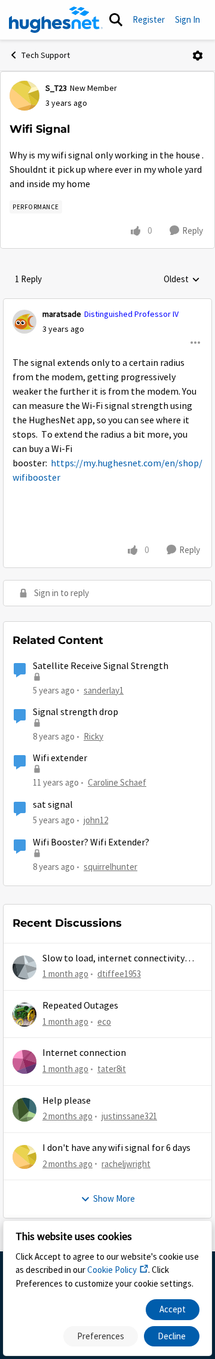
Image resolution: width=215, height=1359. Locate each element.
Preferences (100, 1336)
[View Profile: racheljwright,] (24, 1157)
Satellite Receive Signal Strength (100, 666)
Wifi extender (60, 758)
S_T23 (56, 88)
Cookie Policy (112, 1269)
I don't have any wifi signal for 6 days (116, 1148)
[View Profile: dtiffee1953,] (24, 967)
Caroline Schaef (117, 782)
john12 (96, 820)
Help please (66, 1101)
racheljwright (126, 1163)
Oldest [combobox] (182, 279)
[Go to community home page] (56, 20)
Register (149, 19)
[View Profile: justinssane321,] (24, 1110)
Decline (172, 1336)
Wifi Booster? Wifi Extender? (91, 842)
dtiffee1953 (119, 973)
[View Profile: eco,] (24, 1015)
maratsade (61, 314)
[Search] (116, 20)
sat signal (53, 805)
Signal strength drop (75, 712)
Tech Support (46, 55)
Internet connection (84, 1053)
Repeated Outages (80, 1006)
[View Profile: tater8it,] (24, 1062)
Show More (114, 1198)
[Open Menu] (197, 55)
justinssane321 (129, 1116)
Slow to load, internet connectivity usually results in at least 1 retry (113, 958)
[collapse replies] (107, 304)
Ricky (93, 736)
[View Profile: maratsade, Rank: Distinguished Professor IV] (24, 322)
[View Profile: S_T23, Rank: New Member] (24, 96)
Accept (172, 1309)
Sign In (187, 19)
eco (104, 1021)
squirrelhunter (110, 866)
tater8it (111, 1068)
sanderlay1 (104, 690)
